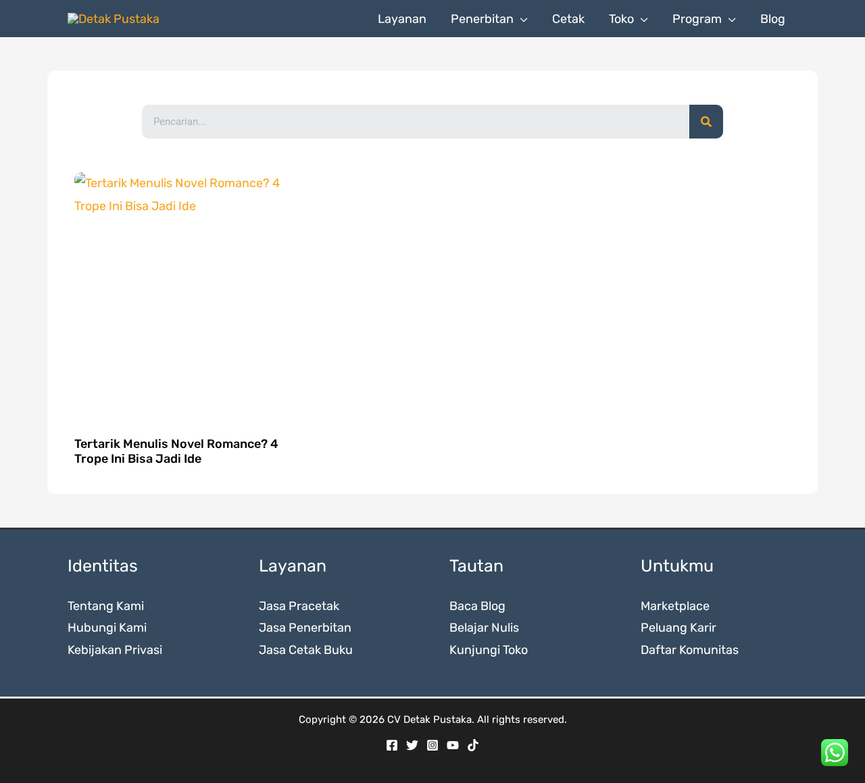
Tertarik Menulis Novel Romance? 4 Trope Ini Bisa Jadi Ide (176, 451)
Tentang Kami (106, 606)
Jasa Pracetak (299, 606)
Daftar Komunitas (690, 649)
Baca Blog (477, 606)
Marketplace (675, 606)
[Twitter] (412, 745)
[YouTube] (453, 745)
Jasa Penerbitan (305, 627)
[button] (521, 19)
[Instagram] (432, 745)
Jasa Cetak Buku (306, 649)
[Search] (706, 121)
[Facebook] (392, 745)
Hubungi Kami (107, 627)
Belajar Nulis (484, 627)
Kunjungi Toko (488, 649)
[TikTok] (473, 745)
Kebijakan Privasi (115, 649)
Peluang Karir (678, 627)
